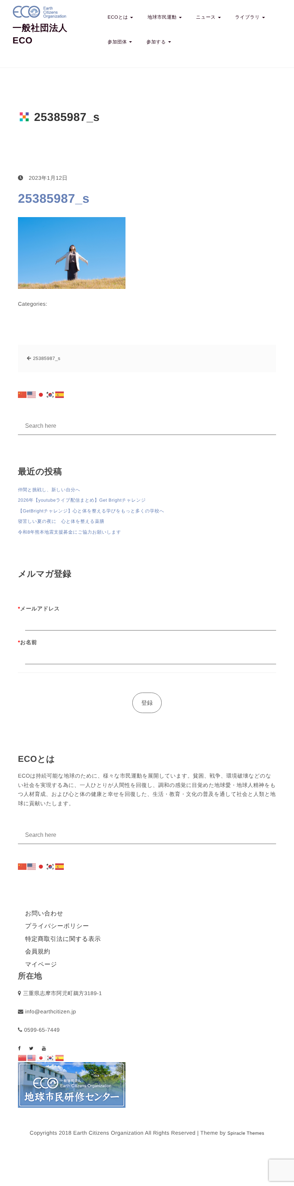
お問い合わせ (44, 913)
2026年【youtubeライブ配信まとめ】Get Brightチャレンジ (82, 500)
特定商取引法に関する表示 (63, 939)
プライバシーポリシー (57, 926)
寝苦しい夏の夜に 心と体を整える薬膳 (61, 521)
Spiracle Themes (245, 1133)
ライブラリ (248, 17)
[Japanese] (41, 394)
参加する (156, 41)
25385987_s (54, 199)
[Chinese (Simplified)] (22, 394)
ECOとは (118, 17)
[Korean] (50, 394)
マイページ (41, 964)
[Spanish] (60, 394)
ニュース (206, 17)
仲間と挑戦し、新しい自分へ (49, 489)
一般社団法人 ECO (40, 34)
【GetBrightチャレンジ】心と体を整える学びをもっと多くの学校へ (91, 511)
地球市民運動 (162, 17)
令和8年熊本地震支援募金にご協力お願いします (69, 532)
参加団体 (118, 41)
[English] (32, 394)
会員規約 (37, 951)
